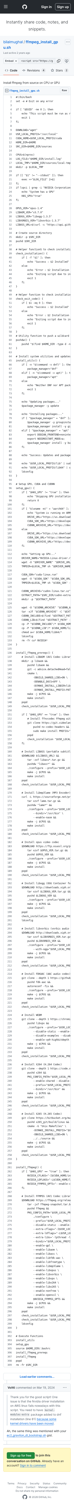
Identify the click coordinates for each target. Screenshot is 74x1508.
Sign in (46, 7)
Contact (30, 1487)
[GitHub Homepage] (24, 1497)
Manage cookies (48, 1487)
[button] (58, 61)
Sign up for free (20, 1455)
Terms (10, 1483)
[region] (37, 731)
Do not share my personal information (37, 1490)
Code (13, 70)
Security (34, 1483)
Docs (20, 1487)
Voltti (11, 1387)
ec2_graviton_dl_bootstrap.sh (26, 1435)
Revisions (35, 70)
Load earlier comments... (37, 1376)
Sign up (63, 7)
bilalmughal (13, 42)
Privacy (22, 1483)
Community (60, 1483)
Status (46, 1483)
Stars (61, 70)
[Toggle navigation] (5, 6)
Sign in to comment (33, 1465)
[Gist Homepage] (24, 6)
